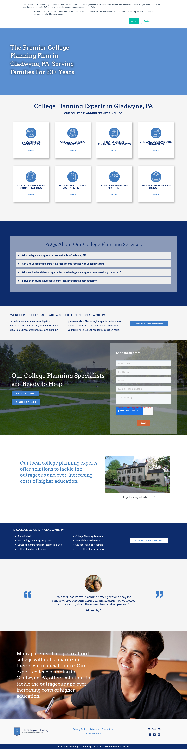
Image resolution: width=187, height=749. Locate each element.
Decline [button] (147, 21)
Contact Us (107, 729)
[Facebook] (150, 734)
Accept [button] (134, 21)
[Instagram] (158, 734)
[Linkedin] (154, 734)
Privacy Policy (80, 729)
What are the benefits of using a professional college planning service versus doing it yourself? (71, 272)
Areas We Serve (94, 733)
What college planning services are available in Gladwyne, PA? (54, 255)
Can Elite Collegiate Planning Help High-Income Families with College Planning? (63, 263)
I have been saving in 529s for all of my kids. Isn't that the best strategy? (59, 280)
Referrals (94, 729)
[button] (93, 255)
